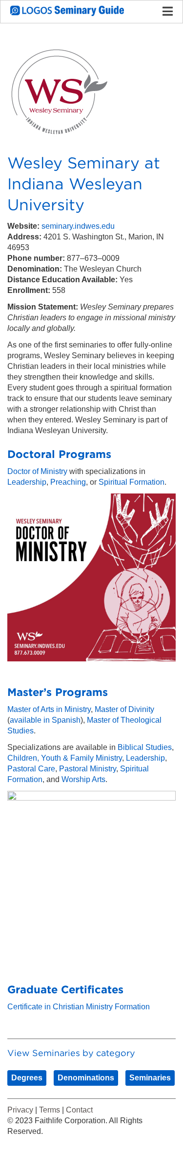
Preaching (68, 482)
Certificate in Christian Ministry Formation (78, 1007)
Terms (49, 1110)
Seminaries (150, 1078)
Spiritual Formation (131, 482)
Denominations (86, 1078)
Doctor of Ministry (37, 471)
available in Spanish (45, 720)
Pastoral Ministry (87, 769)
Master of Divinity (124, 709)
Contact (79, 1110)
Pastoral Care (31, 769)
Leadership (26, 482)
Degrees (26, 1078)
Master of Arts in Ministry (49, 709)
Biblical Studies (145, 747)
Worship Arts (83, 779)
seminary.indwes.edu (78, 226)
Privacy (20, 1110)
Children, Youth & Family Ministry (64, 758)
